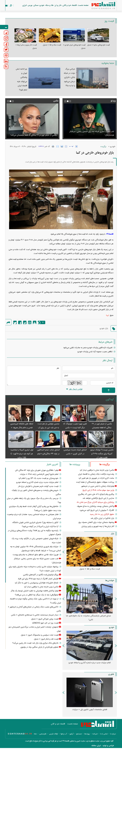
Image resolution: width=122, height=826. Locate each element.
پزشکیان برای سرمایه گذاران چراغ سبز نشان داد (95, 502)
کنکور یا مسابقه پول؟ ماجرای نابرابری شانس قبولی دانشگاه (35, 522)
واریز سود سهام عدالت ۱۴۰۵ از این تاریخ (98, 490)
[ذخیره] (62, 146)
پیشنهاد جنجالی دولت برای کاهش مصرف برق (96, 522)
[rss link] (6, 67)
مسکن (35, 5)
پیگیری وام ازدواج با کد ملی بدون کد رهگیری (96, 494)
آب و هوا (64, 733)
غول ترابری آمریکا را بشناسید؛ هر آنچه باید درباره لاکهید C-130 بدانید (21, 453)
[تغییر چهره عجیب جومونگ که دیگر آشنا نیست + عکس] (74, 413)
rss (35, 733)
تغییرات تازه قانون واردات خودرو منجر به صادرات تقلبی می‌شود (87, 347)
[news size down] (66, 146)
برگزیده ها (104, 464)
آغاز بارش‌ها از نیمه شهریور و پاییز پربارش (97, 526)
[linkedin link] (6, 61)
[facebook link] (6, 44)
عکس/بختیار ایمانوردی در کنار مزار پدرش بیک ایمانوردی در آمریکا (33, 133)
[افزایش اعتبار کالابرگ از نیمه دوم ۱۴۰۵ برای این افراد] (90, 120)
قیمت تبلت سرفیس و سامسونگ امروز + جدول (39, 635)
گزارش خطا (34, 322)
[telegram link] (6, 33)
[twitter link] (6, 50)
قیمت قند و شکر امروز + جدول (46, 639)
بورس (30, 5)
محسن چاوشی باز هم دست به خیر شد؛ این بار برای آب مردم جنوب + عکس (48, 427)
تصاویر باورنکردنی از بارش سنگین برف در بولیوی (39, 647)
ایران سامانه (96, 745)
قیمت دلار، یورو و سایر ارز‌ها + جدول (26, 46)
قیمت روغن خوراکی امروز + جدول (44, 619)
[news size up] (76, 146)
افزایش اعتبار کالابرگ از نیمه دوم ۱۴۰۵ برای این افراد (93, 135)
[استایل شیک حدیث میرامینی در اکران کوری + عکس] (74, 439)
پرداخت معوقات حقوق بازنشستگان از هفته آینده (95, 482)
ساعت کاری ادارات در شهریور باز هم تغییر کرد (96, 478)
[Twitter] (15, 322)
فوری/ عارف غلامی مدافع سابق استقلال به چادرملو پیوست (35, 554)
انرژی (24, 5)
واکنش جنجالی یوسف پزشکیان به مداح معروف (95, 506)
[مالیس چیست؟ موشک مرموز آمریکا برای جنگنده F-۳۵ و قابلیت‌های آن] (101, 439)
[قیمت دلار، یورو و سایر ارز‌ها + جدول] (25, 35)
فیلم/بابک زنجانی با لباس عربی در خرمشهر (97, 486)
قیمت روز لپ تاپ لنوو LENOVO (45, 623)
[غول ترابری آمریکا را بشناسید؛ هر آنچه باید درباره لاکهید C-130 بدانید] (21, 439)
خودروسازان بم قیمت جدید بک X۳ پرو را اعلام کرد (38, 478)
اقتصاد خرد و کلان (69, 5)
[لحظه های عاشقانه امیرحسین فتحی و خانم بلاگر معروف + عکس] (21, 413)
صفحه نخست (83, 5)
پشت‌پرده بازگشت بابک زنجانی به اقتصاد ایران (96, 474)
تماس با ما (104, 733)
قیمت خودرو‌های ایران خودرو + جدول (74, 46)
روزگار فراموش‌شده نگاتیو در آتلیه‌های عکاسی (40, 574)
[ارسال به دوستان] (57, 146)
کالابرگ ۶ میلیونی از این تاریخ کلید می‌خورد (97, 510)
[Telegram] (24, 322)
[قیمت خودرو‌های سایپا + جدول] (98, 35)
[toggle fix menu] (4, 27)
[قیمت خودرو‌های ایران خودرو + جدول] (73, 35)
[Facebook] (20, 322)
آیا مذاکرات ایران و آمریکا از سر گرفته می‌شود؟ (40, 526)
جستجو (79, 733)
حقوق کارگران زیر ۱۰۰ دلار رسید (102, 514)
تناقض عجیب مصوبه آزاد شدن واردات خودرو (95, 351)
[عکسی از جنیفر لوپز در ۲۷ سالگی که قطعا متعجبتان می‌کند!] (101, 413)
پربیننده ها (74, 464)
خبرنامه (95, 733)
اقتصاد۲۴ (109, 234)
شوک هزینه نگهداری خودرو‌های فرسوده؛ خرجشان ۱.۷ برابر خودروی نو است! (88, 664)
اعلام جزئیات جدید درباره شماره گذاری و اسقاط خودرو (37, 482)
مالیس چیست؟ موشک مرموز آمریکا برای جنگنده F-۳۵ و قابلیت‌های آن (102, 453)
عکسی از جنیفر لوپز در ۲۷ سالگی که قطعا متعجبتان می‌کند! (102, 427)
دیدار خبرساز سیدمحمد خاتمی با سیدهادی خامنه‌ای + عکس (34, 615)
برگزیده (103, 146)
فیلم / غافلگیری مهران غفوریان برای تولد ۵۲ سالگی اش (36, 470)
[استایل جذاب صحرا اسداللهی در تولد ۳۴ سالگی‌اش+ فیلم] (47, 439)
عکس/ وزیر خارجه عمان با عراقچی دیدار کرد (97, 470)
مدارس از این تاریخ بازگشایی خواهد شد (98, 498)
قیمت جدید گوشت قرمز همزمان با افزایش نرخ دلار (38, 486)
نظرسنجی (42, 733)
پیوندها (87, 733)
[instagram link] (6, 38)
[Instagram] (29, 322)
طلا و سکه (49, 5)
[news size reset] (71, 146)
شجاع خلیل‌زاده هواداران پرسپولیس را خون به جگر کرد (36, 582)
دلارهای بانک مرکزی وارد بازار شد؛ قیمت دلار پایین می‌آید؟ (35, 643)
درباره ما (113, 733)
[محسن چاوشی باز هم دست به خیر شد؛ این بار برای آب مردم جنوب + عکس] (47, 413)
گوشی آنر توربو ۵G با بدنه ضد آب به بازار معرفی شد (89, 709)
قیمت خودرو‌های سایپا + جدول (98, 44)
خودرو (41, 5)
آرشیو (71, 733)
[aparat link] (6, 55)
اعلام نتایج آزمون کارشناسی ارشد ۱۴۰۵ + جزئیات (39, 474)
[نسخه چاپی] (53, 146)
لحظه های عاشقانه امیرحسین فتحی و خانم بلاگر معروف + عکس (21, 427)
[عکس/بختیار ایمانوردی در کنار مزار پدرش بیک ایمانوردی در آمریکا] (32, 120)
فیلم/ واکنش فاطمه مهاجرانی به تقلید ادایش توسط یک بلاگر (34, 590)
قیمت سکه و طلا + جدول (52, 44)
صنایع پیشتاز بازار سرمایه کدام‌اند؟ (89, 615)
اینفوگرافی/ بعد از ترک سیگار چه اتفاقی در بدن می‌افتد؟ (36, 595)
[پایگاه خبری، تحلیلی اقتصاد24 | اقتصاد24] (98, 6)
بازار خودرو (104, 328)
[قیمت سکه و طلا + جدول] (49, 35)
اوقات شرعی (53, 733)
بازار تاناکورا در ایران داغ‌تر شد (102, 518)
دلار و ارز (58, 5)
